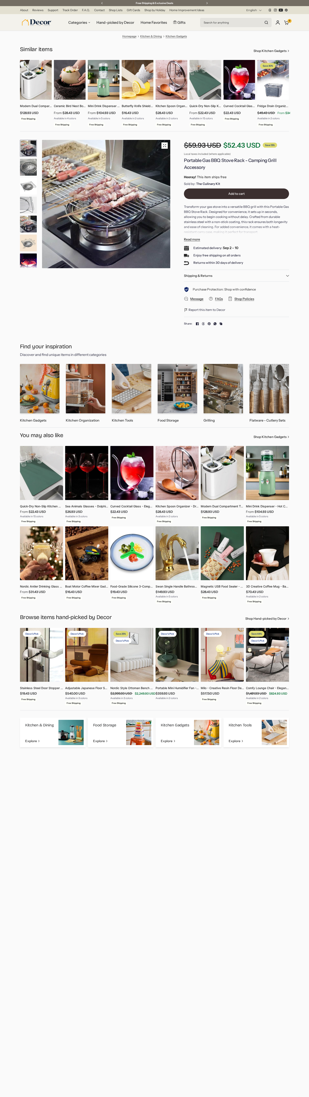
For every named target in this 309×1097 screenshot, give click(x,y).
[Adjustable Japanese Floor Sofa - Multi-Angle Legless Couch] (86, 655)
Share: (188, 323)
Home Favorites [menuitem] (154, 22)
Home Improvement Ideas (186, 10)
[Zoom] (164, 145)
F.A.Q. (86, 10)
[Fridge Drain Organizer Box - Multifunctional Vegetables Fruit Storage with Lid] (273, 80)
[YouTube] (281, 10)
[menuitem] (25, 10)
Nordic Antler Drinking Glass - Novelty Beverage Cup (41, 586)
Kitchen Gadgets (176, 36)
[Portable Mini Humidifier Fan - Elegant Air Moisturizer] (177, 655)
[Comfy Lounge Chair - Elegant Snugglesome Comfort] (267, 655)
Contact (99, 10)
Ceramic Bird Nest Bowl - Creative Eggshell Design (70, 106)
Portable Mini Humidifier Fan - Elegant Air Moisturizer (177, 688)
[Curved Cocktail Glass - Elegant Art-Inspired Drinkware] (239, 80)
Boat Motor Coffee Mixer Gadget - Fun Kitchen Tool (86, 586)
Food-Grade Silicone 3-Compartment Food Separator (131, 586)
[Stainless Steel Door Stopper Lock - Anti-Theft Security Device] (41, 655)
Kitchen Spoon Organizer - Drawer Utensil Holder (171, 106)
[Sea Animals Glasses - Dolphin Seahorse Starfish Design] (86, 473)
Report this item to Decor (206, 310)
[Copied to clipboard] (220, 323)
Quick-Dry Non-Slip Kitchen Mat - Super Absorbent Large (205, 106)
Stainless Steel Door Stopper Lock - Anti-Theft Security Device (41, 688)
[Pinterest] (286, 10)
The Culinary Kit (208, 184)
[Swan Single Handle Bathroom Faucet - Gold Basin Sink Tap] (177, 553)
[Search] (266, 22)
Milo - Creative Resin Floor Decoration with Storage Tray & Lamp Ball (222, 688)
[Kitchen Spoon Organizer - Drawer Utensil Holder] (171, 80)
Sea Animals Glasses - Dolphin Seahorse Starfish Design (86, 506)
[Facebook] (197, 323)
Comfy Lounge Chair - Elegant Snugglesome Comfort (267, 688)
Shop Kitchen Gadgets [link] (270, 50)
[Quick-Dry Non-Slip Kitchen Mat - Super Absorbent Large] (205, 80)
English (251, 10)
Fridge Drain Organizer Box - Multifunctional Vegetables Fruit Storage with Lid (273, 106)
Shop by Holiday (154, 10)
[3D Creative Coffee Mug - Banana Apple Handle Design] (267, 553)
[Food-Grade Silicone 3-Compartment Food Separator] (131, 553)
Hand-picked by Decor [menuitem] (115, 22)
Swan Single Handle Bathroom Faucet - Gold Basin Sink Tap (177, 586)
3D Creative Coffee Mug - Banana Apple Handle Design (267, 586)
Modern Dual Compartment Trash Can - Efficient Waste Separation (36, 106)
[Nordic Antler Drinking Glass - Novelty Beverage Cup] (41, 553)
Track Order (70, 10)
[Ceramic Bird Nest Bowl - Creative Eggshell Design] (70, 80)
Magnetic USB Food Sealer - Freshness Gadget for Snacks (222, 586)
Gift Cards (133, 10)
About (24, 10)
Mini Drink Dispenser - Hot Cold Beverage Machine (104, 106)
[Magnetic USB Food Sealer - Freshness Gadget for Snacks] (222, 553)
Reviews (38, 10)
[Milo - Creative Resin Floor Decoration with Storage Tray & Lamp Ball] (222, 655)
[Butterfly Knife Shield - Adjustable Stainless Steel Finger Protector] (137, 80)
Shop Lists (116, 10)
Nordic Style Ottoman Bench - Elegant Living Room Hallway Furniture (131, 688)
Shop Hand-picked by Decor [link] (266, 618)
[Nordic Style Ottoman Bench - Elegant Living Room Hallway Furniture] (131, 655)
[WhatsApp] (215, 323)
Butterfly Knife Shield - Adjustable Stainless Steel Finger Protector (137, 106)
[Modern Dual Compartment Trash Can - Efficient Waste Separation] (36, 80)
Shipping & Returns (198, 276)
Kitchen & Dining (151, 36)
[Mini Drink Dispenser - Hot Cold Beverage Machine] (104, 80)
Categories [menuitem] (77, 22)
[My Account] (278, 22)
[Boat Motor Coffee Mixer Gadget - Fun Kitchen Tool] (86, 553)
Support (53, 10)
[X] (270, 10)
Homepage (129, 36)
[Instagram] (275, 10)
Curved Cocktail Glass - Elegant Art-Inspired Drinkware (239, 106)
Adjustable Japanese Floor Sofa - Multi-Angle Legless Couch (86, 688)
